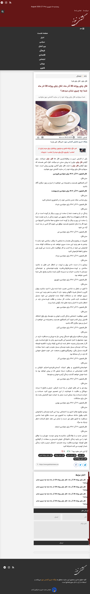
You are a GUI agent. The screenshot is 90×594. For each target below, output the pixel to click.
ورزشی (42, 63)
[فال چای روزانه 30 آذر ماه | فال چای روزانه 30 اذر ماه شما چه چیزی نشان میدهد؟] (85, 465)
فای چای (49, 158)
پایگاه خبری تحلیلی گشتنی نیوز (75, 141)
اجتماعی (42, 59)
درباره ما (86, 10)
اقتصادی (42, 55)
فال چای (79, 162)
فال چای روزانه (59, 455)
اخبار (42, 37)
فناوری (42, 68)
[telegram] (5, 567)
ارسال (61, 543)
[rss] (13, 567)
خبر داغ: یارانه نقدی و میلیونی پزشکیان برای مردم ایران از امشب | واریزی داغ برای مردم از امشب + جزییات (57, 150)
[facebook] (76, 465)
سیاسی (42, 42)
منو (81, 28)
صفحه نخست (42, 33)
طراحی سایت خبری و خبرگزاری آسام (41, 590)
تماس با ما (78, 10)
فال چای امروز (71, 455)
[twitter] (80, 465)
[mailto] (41, 137)
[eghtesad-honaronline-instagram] (9, 567)
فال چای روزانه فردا (80, 459)
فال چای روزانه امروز (45, 455)
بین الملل (42, 46)
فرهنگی (42, 50)
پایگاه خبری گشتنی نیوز (48, 580)
